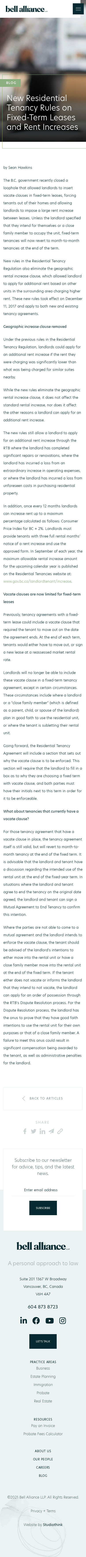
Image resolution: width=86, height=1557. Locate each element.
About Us (43, 1451)
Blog (43, 1476)
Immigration (43, 1384)
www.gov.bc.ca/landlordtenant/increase (37, 581)
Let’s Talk (43, 1341)
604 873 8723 (43, 1307)
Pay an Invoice (43, 1425)
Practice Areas (43, 1362)
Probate (43, 1392)
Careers (43, 1467)
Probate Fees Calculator (43, 1433)
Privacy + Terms (43, 1511)
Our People (43, 1459)
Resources (43, 1419)
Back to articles (46, 1098)
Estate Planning (43, 1376)
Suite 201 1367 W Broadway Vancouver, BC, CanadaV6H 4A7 (43, 1287)
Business (43, 1368)
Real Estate (43, 1401)
